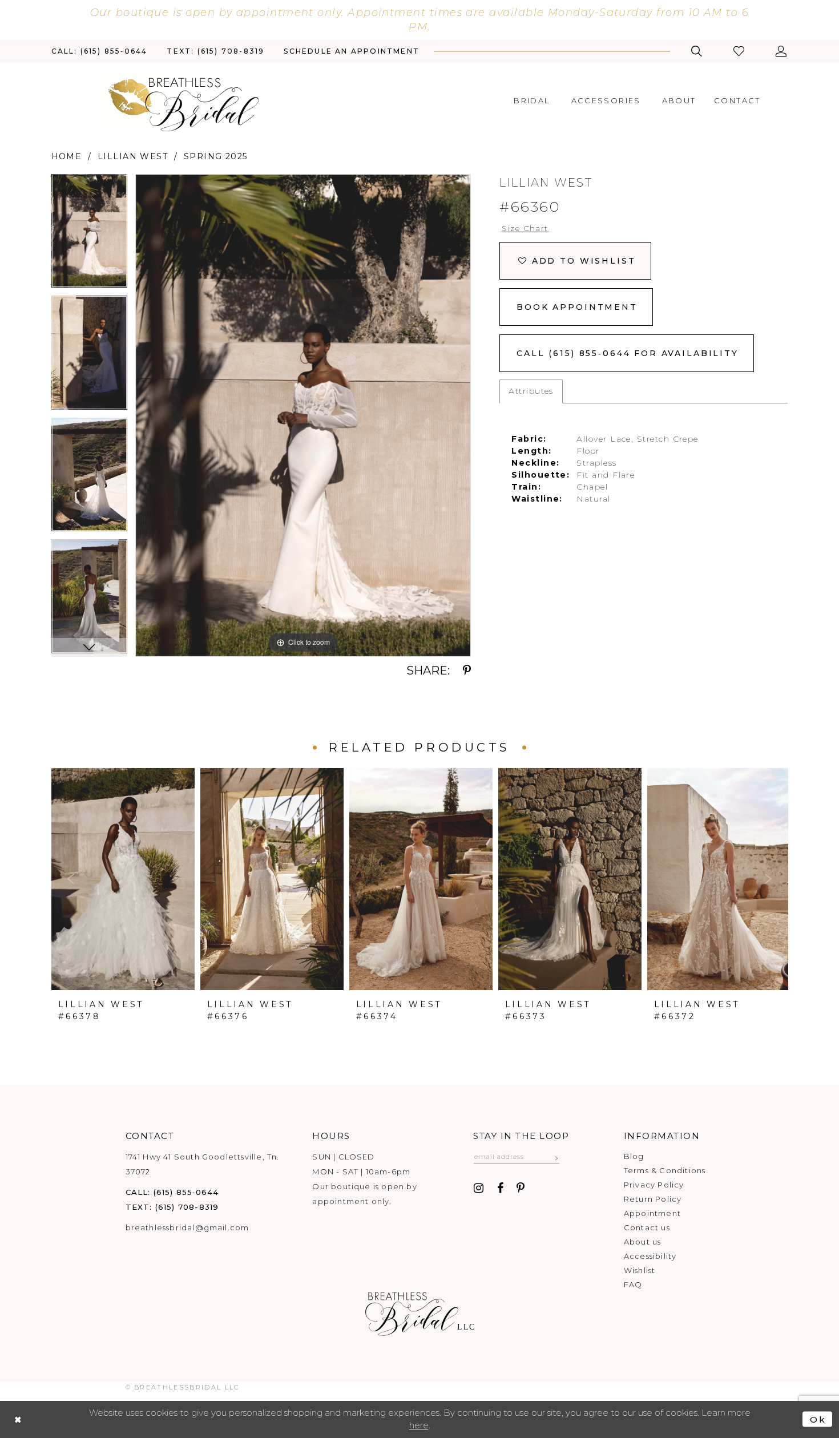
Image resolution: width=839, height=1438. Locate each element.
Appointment (652, 1213)
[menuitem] (100, 51)
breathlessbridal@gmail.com (187, 1227)
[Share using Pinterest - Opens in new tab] (466, 671)
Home (66, 156)
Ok (818, 1419)
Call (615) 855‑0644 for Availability (628, 353)
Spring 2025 (216, 156)
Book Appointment (577, 307)
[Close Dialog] (18, 1419)
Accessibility (650, 1256)
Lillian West (133, 156)
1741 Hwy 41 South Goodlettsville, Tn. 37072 (203, 1164)
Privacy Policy (654, 1184)
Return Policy (652, 1198)
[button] (740, 51)
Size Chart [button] (525, 228)
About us (642, 1241)
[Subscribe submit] (556, 1156)
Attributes (531, 391)
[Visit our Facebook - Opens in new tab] (500, 1188)
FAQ (633, 1284)
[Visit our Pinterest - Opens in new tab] (520, 1188)
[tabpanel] (89, 235)
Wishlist (640, 1270)
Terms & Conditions (664, 1170)
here (419, 1425)
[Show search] (697, 51)
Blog (634, 1156)
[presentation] (123, 879)
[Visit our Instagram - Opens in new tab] (478, 1188)
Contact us (647, 1227)
